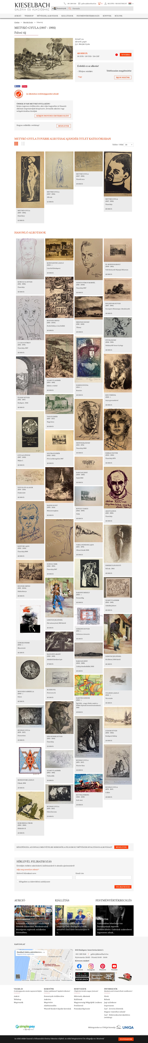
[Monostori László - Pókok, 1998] (30, 760)
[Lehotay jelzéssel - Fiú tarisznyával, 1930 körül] (59, 597)
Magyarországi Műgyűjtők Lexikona (88, 1002)
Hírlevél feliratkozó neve (26, 873)
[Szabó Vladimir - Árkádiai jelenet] (118, 587)
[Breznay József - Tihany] (89, 307)
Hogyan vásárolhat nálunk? (114, 1012)
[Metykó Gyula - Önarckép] (118, 173)
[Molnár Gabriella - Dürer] (30, 672)
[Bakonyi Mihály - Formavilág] (89, 574)
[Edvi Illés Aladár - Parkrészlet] (30, 477)
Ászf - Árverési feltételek (113, 1009)
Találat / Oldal (117, 145)
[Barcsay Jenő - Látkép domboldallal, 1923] (89, 650)
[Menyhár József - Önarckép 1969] (89, 419)
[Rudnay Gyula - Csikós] (118, 764)
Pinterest (102, 970)
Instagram (91, 970)
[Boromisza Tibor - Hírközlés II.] (30, 806)
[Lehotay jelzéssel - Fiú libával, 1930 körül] (118, 634)
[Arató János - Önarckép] (118, 487)
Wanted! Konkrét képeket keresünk (57, 1009)
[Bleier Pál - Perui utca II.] (59, 677)
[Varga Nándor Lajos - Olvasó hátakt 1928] (89, 532)
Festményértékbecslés (88, 16)
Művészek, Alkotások (47, 16)
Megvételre (48, 1002)
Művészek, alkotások (82, 996)
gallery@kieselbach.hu (88, 3)
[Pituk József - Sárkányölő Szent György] (118, 327)
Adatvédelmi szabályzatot (40, 882)
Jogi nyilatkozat (110, 1002)
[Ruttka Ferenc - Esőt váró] (89, 783)
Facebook (79, 970)
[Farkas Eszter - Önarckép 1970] (118, 429)
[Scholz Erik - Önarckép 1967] (59, 540)
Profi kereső (78, 1006)
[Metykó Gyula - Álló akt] (59, 170)
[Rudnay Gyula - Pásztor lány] (89, 737)
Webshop (29, 16)
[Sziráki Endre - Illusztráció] (30, 620)
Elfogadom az (34, 882)
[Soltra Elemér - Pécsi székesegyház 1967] (59, 440)
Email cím (80, 873)
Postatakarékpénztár (82, 1009)
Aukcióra (47, 999)
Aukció (17, 16)
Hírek (106, 996)
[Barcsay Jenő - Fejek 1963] (89, 463)
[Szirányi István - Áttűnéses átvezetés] (89, 616)
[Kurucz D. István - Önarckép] (30, 258)
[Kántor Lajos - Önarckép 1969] (30, 522)
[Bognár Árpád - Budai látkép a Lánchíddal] (59, 297)
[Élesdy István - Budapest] (30, 375)
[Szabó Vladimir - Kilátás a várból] (59, 356)
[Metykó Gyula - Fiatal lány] (30, 179)
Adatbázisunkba (50, 1006)
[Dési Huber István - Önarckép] (59, 717)
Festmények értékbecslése (54, 996)
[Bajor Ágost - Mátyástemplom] (59, 485)
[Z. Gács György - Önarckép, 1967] (30, 318)
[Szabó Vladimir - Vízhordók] (59, 759)
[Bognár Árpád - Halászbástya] (30, 571)
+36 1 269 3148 (71, 3)
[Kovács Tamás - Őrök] (89, 496)
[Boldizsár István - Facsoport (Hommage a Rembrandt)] (118, 289)
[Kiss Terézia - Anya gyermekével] (118, 373)
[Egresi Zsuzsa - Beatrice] (89, 359)
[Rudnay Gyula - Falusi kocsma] (59, 794)
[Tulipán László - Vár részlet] (118, 679)
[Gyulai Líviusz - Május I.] (30, 432)
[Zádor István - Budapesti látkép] (118, 717)
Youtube (114, 970)
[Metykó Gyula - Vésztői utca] (89, 161)
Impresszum (109, 1006)
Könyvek (107, 16)
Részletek (100, 1039)
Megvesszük (18, 1002)
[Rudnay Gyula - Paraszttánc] (30, 716)
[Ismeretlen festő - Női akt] (118, 544)
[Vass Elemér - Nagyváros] (59, 404)
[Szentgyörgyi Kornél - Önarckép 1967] (89, 259)
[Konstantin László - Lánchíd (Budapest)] (59, 249)
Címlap (16, 22)
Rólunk (118, 16)
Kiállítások (67, 16)
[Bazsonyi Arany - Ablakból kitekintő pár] (59, 642)
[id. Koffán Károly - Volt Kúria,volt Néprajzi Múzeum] (118, 250)
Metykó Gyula (28, 22)
